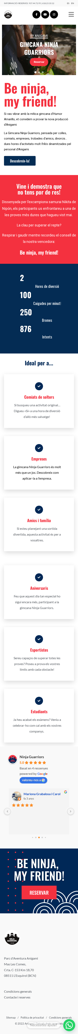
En (72, 3)
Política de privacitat (32, 1017)
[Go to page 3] (42, 837)
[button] (35, 72)
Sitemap (11, 1017)
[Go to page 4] (45, 837)
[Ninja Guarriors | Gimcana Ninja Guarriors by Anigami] (8, 14)
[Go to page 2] (39, 837)
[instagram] (54, 14)
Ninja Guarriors (32, 757)
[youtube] (45, 14)
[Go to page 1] (36, 837)
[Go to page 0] (32, 837)
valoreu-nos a (31, 780)
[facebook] (36, 14)
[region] (39, 50)
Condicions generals (18, 991)
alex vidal (30, 794)
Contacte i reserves (17, 997)
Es (68, 3)
